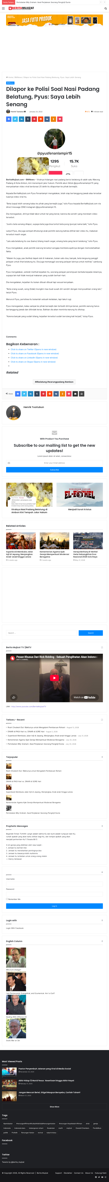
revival (40, 1133)
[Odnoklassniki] (53, 119)
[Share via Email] (75, 393)
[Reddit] (40, 119)
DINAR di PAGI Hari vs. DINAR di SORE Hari (26, 731)
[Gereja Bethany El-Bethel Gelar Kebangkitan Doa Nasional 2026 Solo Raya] (88, 540)
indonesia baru (19, 1128)
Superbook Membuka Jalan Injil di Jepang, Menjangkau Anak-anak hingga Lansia (19, 554)
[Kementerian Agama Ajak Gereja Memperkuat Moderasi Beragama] (54, 540)
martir (60, 1128)
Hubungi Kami (100, 1173)
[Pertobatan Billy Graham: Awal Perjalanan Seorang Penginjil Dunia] (8, 810)
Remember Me (14, 899)
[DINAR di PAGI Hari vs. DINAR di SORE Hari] (8, 779)
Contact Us (78, 1173)
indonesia (7, 1128)
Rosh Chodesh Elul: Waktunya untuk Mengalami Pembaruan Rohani (36, 727)
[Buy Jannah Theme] (54, 20)
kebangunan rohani (36, 1128)
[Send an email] (25, 112)
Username (10, 879)
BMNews (18, 77)
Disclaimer (68, 1173)
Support (58, 1173)
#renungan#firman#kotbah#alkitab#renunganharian (35, 1124)
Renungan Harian (27, 1133)
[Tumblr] (28, 119)
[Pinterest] (34, 119)
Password (10, 889)
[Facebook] (8, 119)
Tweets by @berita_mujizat (13, 1162)
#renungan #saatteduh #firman (70, 1124)
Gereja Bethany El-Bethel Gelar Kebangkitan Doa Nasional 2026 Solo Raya (85, 554)
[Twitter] (15, 119)
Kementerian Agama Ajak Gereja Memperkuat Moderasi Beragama (54, 554)
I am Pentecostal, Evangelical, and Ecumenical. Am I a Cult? (30, 993)
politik (5, 1133)
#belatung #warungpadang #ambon (54, 381)
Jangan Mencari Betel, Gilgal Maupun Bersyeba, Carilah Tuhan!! (49, 1092)
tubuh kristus (51, 1133)
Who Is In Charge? (13, 970)
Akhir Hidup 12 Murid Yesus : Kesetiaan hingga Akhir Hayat (46, 1080)
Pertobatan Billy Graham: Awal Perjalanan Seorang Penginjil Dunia (36, 744)
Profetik (15, 1133)
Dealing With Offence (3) (16, 1017)
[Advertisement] (54, 52)
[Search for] (105, 9)
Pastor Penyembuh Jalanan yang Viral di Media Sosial (45, 1068)
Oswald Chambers (82, 1128)
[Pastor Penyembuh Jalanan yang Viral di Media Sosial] (9, 1073)
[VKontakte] (47, 119)
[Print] (81, 393)
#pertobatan (8, 1124)
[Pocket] (59, 119)
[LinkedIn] (21, 119)
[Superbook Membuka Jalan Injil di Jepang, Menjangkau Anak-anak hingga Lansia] (21, 540)
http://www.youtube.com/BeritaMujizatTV (28, 706)
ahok (88, 1124)
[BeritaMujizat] (21, 8)
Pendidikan (97, 1128)
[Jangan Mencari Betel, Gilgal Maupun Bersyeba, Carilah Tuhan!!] (9, 1096)
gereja (95, 1124)
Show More (54, 1107)
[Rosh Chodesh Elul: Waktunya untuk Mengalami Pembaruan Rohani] (8, 768)
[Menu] (3, 9)
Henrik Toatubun (17, 112)
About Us (89, 1173)
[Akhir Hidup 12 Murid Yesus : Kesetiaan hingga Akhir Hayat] (9, 1084)
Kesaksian (51, 1128)
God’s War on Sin (13, 1040)
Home (10, 77)
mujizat (69, 1128)
